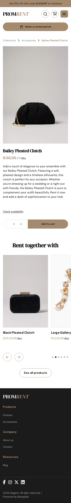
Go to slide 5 (64, 357)
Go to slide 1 (52, 357)
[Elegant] (16, 14)
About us (8, 440)
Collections (9, 40)
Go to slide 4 (61, 357)
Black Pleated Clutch (18, 332)
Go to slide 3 (58, 357)
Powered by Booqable (16, 496)
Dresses (7, 415)
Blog (5, 465)
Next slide (19, 357)
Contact (7, 446)
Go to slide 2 (55, 357)
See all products (35, 373)
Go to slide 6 (67, 357)
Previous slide (7, 357)
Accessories (29, 40)
